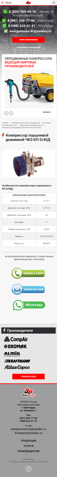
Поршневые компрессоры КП (31, 125)
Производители (28, 451)
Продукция (28, 440)
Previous (6, 113)
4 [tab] (50, 112)
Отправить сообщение (28, 47)
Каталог (5, 123)
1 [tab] (44, 112)
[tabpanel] (29, 85)
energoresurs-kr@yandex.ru (28, 429)
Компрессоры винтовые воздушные (25, 123)
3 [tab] (48, 112)
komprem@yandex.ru (28, 433)
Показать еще (28, 376)
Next (11, 113)
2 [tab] (46, 112)
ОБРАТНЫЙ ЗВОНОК (28, 40)
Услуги (28, 446)
